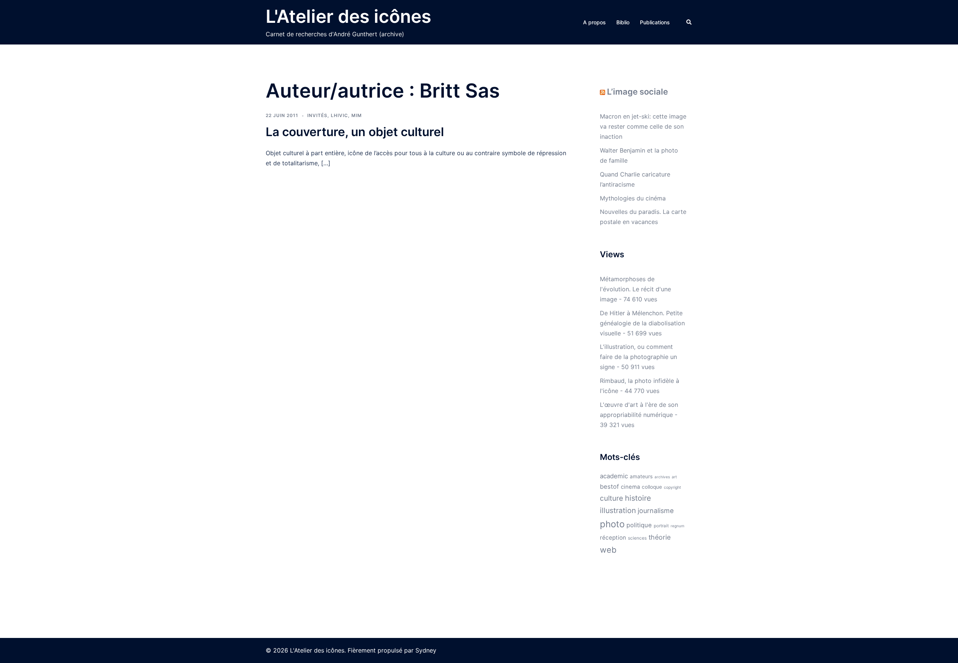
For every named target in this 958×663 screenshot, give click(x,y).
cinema (630, 487)
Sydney (425, 650)
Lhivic (339, 115)
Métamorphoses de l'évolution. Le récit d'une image (635, 289)
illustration (618, 510)
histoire (638, 498)
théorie (660, 537)
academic (614, 476)
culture (611, 498)
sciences (637, 538)
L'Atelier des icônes (348, 16)
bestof (609, 486)
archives (662, 477)
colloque (652, 487)
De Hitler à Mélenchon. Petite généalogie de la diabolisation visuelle (642, 323)
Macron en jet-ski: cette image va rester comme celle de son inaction (643, 126)
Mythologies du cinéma (633, 198)
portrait (661, 525)
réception (613, 537)
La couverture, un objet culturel (355, 132)
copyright (672, 487)
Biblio (622, 22)
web (608, 550)
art (674, 477)
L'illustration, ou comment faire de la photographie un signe (638, 357)
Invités (317, 115)
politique (639, 525)
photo (612, 524)
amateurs (641, 476)
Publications (655, 22)
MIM (356, 115)
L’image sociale (637, 91)
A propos (594, 22)
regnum (677, 526)
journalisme (656, 511)
